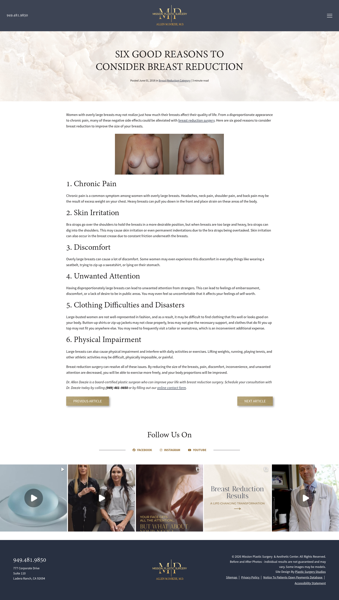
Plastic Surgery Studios (310, 572)
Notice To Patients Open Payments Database (293, 577)
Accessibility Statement (310, 583)
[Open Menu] (329, 15)
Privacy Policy (250, 577)
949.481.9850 (29, 560)
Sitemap (232, 577)
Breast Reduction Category (175, 80)
